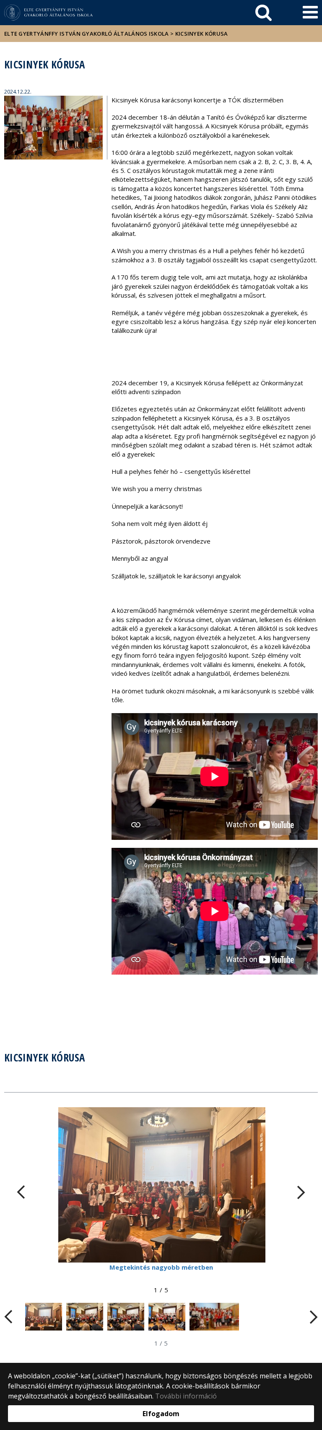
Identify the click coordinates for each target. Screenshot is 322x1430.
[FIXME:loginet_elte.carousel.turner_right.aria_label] (301, 1192)
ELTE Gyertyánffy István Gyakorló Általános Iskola (86, 33)
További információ (186, 1396)
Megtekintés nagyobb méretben (161, 1267)
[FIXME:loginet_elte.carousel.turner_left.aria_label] (21, 1192)
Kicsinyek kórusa (201, 33)
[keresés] (263, 12)
